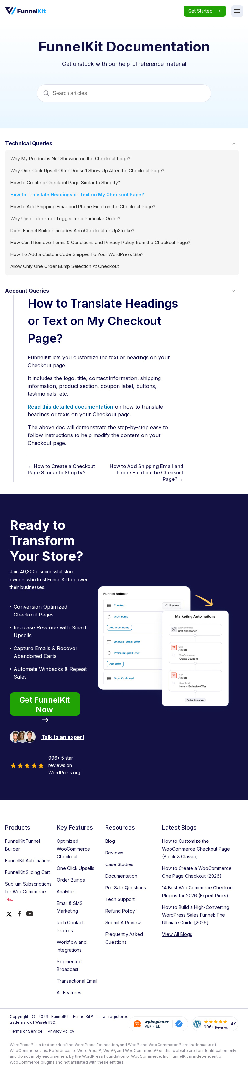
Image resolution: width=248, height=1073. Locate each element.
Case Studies (119, 864)
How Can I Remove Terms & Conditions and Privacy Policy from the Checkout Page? (100, 242)
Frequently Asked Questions (124, 938)
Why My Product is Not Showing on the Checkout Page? (70, 158)
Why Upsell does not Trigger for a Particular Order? (65, 218)
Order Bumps (71, 880)
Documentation (121, 876)
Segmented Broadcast (69, 965)
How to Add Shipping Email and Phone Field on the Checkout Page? (82, 206)
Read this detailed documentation (70, 406)
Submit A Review (123, 922)
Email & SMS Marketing (70, 907)
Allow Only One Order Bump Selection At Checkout (64, 266)
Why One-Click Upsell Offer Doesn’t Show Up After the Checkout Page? (87, 170)
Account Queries (27, 291)
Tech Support (120, 899)
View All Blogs (177, 934)
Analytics (66, 891)
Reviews (114, 852)
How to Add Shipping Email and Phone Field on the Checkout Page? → (146, 472)
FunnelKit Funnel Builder (22, 845)
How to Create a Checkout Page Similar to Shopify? (65, 182)
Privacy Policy (61, 1031)
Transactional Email (77, 981)
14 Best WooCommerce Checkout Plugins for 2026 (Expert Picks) (198, 891)
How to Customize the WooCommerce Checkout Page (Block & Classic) (196, 848)
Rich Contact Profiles (70, 926)
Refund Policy (120, 911)
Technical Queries (28, 143)
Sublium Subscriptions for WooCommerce (28, 891)
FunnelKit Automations (28, 860)
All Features (69, 992)
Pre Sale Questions (125, 887)
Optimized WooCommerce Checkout (73, 848)
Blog (110, 841)
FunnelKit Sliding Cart (27, 872)
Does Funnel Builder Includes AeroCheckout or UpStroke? (72, 230)
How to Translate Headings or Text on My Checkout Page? (77, 194)
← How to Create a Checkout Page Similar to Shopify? (61, 469)
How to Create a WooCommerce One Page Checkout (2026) (197, 872)
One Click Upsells (75, 868)
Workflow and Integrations (72, 946)
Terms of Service (26, 1031)
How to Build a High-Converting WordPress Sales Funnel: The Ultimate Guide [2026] (195, 914)
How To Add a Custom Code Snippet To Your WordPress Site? (77, 254)
